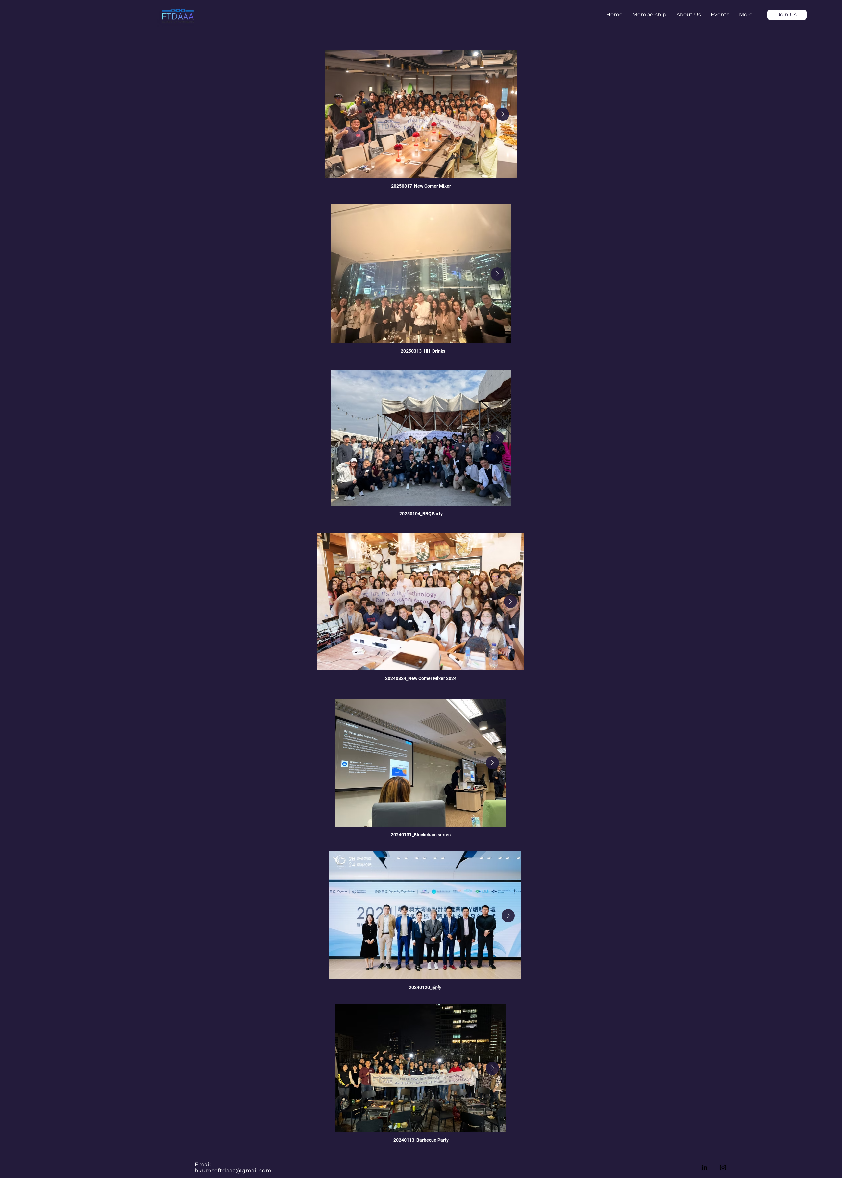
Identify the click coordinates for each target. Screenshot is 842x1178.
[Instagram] (723, 1167)
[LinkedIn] (704, 1167)
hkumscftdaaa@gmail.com (233, 1170)
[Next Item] (502, 114)
